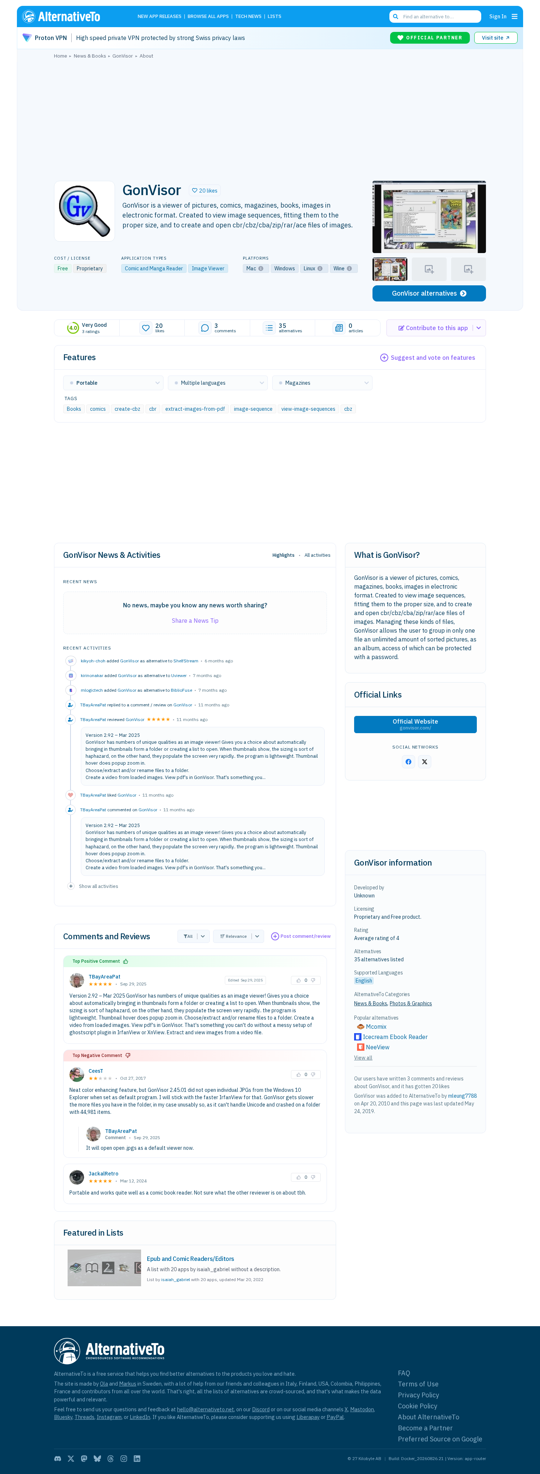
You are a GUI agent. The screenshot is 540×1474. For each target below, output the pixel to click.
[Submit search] (395, 16)
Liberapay (308, 1416)
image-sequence (253, 409)
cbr (152, 409)
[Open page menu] (514, 16)
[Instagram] (123, 1458)
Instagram (109, 1416)
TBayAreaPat (104, 976)
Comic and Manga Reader (154, 268)
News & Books (370, 1003)
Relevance (236, 936)
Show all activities (98, 886)
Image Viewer (208, 268)
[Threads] (110, 1458)
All (189, 936)
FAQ (404, 1373)
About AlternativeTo (428, 1417)
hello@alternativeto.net (205, 1409)
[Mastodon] (84, 1458)
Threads (84, 1416)
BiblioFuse (181, 690)
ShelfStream (185, 660)
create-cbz (127, 409)
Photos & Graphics (411, 1003)
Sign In (498, 16)
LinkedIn (140, 1416)
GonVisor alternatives (424, 293)
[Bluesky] (97, 1458)
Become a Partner (425, 1428)
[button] (205, 190)
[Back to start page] (71, 16)
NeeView (377, 1047)
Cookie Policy (417, 1406)
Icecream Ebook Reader (395, 1036)
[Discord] (57, 1458)
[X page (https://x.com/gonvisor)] (424, 761)
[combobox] (435, 16)
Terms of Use (418, 1384)
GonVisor (129, 660)
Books (74, 409)
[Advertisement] (270, 117)
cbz (348, 409)
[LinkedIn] (137, 1458)
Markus (127, 1383)
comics (98, 409)
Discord (261, 1409)
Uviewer (179, 675)
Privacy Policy (418, 1395)
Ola (104, 1383)
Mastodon (362, 1409)
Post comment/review (306, 936)
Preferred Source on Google (440, 1439)
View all (363, 1057)
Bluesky (63, 1416)
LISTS (274, 16)
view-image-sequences (308, 409)
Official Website (415, 724)
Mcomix (376, 1026)
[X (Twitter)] (71, 1458)
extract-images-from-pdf (195, 409)
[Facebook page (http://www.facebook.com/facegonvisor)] (408, 761)
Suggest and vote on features (433, 357)
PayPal (335, 1416)
